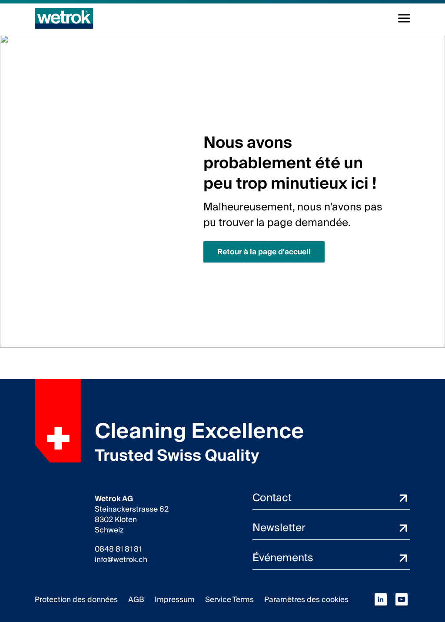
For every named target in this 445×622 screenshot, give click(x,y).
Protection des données (76, 599)
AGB (136, 599)
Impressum (175, 599)
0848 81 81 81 (118, 549)
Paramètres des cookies (306, 599)
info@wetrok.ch (121, 560)
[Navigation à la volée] (404, 18)
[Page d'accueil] (64, 18)
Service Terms (229, 599)
